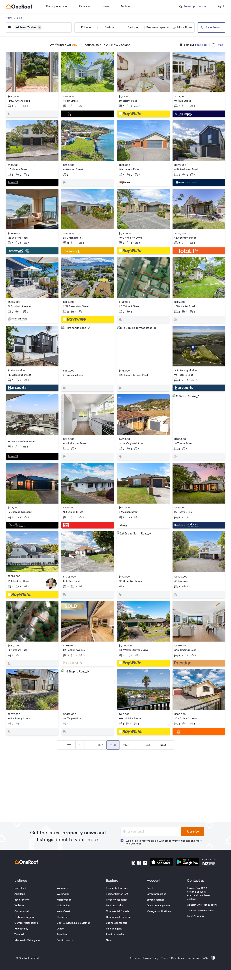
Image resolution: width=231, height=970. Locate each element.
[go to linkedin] (145, 863)
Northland (20, 888)
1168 (113, 745)
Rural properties (115, 934)
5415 (148, 745)
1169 (125, 745)
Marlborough (64, 900)
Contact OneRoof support (202, 905)
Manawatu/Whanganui (27, 940)
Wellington (63, 894)
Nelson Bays (64, 905)
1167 (100, 745)
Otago (60, 928)
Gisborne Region (24, 917)
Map (220, 44)
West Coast (63, 911)
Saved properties (156, 894)
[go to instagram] (133, 863)
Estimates (84, 6)
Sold (19, 18)
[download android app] (187, 862)
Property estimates (116, 900)
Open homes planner (159, 905)
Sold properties (114, 905)
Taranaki (19, 934)
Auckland (19, 894)
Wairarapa (62, 888)
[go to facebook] (139, 863)
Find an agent (114, 928)
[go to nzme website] (209, 862)
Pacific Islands (65, 940)
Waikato (19, 905)
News (106, 6)
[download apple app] (161, 862)
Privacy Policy (150, 958)
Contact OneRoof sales (200, 910)
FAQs (205, 958)
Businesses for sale (116, 923)
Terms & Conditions (172, 958)
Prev (68, 745)
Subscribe (192, 831)
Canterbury (63, 917)
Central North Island (26, 923)
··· (89, 745)
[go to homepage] (19, 6)
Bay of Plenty (21, 900)
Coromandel (21, 911)
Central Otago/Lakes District (73, 923)
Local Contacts (195, 916)
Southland (62, 934)
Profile (150, 888)
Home (9, 18)
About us (135, 958)
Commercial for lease (118, 917)
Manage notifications (159, 911)
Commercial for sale (117, 911)
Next (163, 745)
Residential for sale (117, 888)
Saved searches (155, 900)
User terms (193, 958)
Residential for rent (117, 894)
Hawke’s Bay (21, 928)
